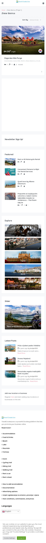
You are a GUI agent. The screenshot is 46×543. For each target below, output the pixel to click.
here (12, 397)
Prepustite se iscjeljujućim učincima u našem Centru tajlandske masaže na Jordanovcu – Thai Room (27, 197)
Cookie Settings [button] (9, 538)
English (8, 511)
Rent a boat (7, 477)
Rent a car (7, 474)
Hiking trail (7, 466)
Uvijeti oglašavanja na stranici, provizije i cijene (21, 495)
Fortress (6, 452)
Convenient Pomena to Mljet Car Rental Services (28, 170)
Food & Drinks (8, 437)
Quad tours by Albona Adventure (26, 183)
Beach (5, 441)
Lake (4, 445)
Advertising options (10, 491)
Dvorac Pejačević (24, 359)
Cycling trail (7, 463)
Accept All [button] (21, 538)
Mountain (6, 448)
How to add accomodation (13, 484)
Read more (6, 428)
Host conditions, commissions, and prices (18, 499)
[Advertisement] (23, 105)
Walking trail (7, 470)
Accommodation (9, 434)
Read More (21, 353)
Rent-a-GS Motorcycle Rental (29, 159)
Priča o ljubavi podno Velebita (29, 346)
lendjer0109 (34, 348)
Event (5, 459)
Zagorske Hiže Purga (13, 58)
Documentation (9, 488)
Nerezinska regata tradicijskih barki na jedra (29, 373)
